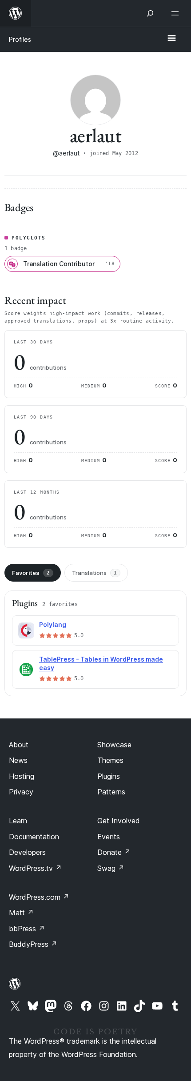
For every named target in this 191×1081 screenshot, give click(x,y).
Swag (110, 868)
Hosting (21, 776)
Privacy (21, 791)
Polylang (52, 624)
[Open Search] (150, 13)
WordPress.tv (35, 868)
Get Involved (118, 820)
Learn (18, 820)
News (18, 760)
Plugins (108, 776)
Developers (27, 852)
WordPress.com (39, 897)
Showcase (114, 744)
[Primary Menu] (171, 38)
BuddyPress (33, 944)
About (18, 744)
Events (108, 836)
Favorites (31, 572)
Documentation (34, 836)
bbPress (27, 928)
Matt (21, 912)
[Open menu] (177, 13)
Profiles (20, 39)
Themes (110, 760)
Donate (114, 852)
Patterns (111, 791)
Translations (94, 572)
